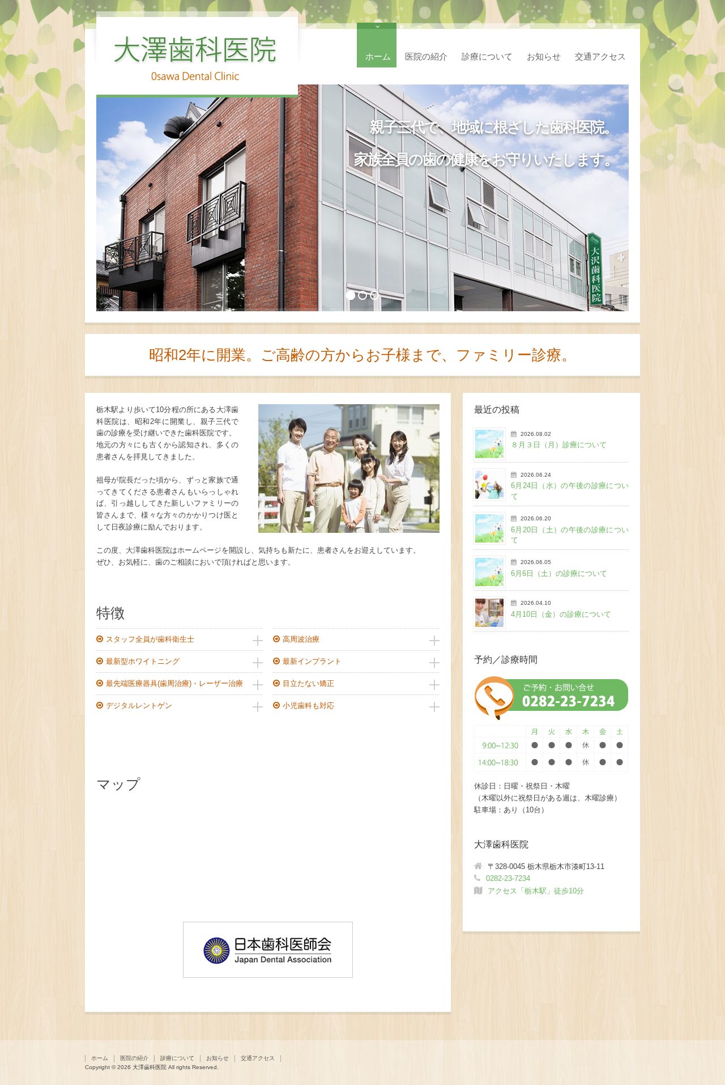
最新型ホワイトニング (143, 661)
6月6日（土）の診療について (559, 573)
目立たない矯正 (308, 683)
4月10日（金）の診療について (561, 614)
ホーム (378, 56)
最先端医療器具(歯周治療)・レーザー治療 (174, 683)
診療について (487, 56)
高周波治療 (301, 639)
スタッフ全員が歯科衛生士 (150, 639)
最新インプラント (312, 661)
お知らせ (544, 56)
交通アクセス (600, 56)
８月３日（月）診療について (559, 444)
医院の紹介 (426, 56)
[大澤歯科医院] (197, 82)
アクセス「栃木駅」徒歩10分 (536, 891)
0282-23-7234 (508, 878)
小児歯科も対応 (308, 705)
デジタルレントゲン (139, 705)
